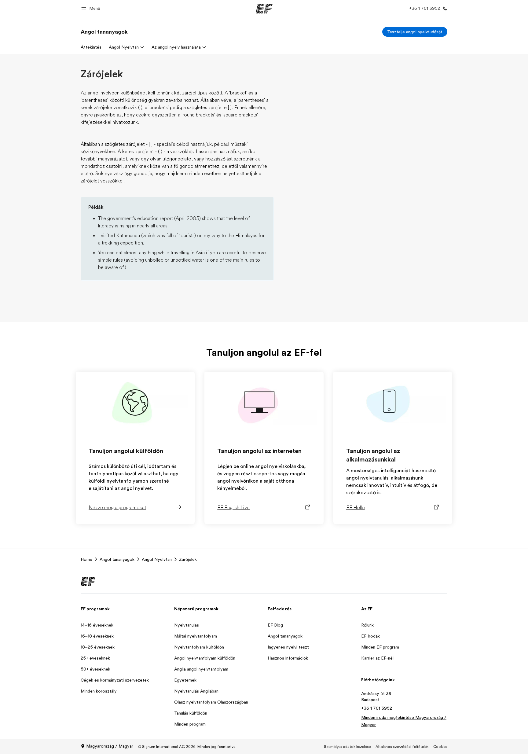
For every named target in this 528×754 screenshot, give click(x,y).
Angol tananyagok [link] (117, 559)
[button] (92, 8)
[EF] (264, 8)
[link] (104, 31)
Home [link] (86, 559)
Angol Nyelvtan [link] (157, 559)
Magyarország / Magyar (109, 746)
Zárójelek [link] (188, 559)
